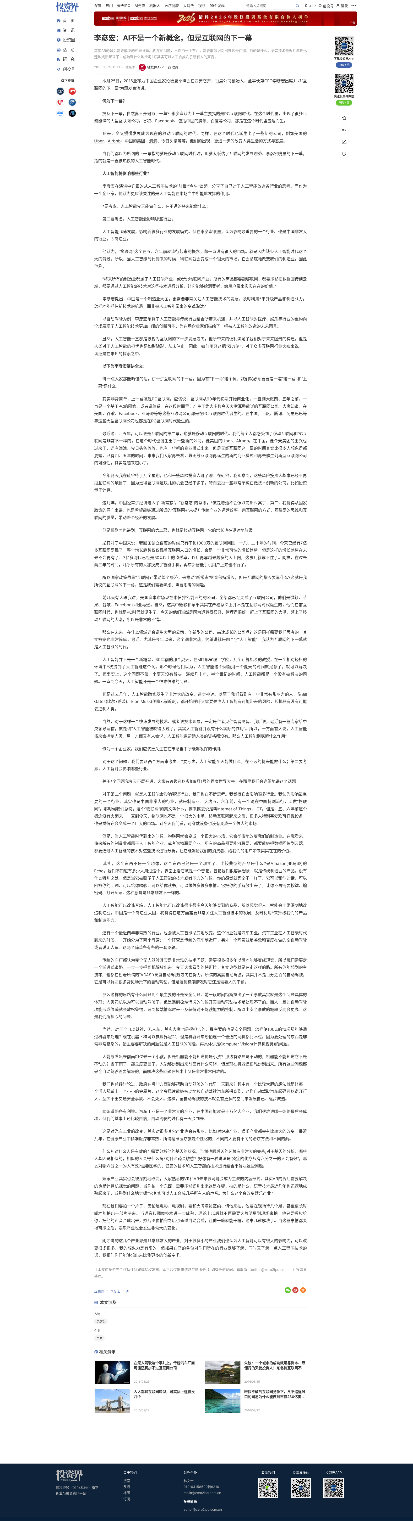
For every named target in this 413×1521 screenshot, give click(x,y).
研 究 (69, 59)
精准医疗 (139, 1138)
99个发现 (217, 5)
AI (127, 1291)
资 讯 (69, 30)
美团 (141, 141)
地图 (126, 1493)
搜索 (126, 1481)
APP (312, 6)
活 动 (69, 49)
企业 (97, 1330)
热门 (109, 5)
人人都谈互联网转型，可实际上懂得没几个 (164, 1394)
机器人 (154, 5)
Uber (99, 141)
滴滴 (153, 141)
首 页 (69, 20)
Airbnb (114, 141)
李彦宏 (279, 81)
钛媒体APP (155, 67)
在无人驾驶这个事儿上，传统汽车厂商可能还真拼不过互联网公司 (164, 1365)
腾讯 (202, 120)
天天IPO (123, 5)
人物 (97, 1314)
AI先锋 (140, 5)
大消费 (188, 5)
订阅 (126, 1499)
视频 (201, 5)
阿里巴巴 (295, 413)
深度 (97, 5)
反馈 (126, 1487)
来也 (228, 564)
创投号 (69, 69)
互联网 (99, 1291)
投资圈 (69, 40)
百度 (219, 81)
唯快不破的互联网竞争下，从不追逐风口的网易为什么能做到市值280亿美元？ (274, 1394)
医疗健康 (171, 5)
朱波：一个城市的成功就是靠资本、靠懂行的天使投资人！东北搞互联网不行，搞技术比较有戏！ (274, 1365)
